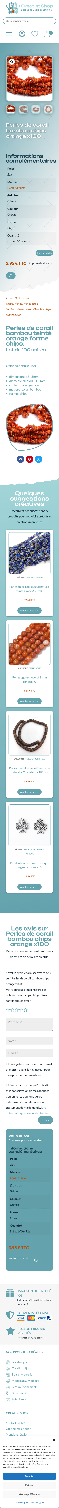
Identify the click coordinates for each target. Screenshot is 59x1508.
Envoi (45, 1120)
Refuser (29, 1485)
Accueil (10, 298)
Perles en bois (32, 759)
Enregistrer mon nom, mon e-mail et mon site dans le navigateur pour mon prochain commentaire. (29, 1069)
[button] (54, 1440)
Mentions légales (21, 1502)
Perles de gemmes (35, 577)
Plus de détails (44, 253)
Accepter (29, 1476)
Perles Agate (35, 668)
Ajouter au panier (29, 610)
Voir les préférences (29, 1494)
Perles (18, 303)
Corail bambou (16, 188)
